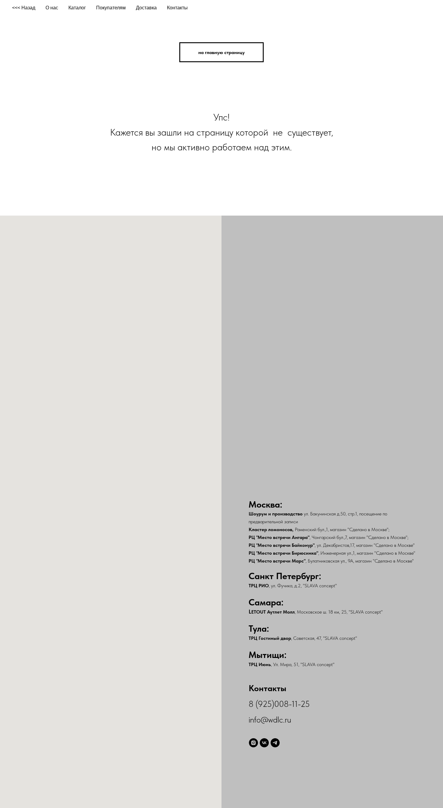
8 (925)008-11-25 (279, 704)
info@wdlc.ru (270, 719)
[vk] (264, 742)
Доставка (146, 7)
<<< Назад (23, 7)
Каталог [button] (77, 7)
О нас (52, 7)
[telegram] (275, 742)
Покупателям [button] (111, 7)
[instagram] (253, 742)
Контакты (177, 7)
